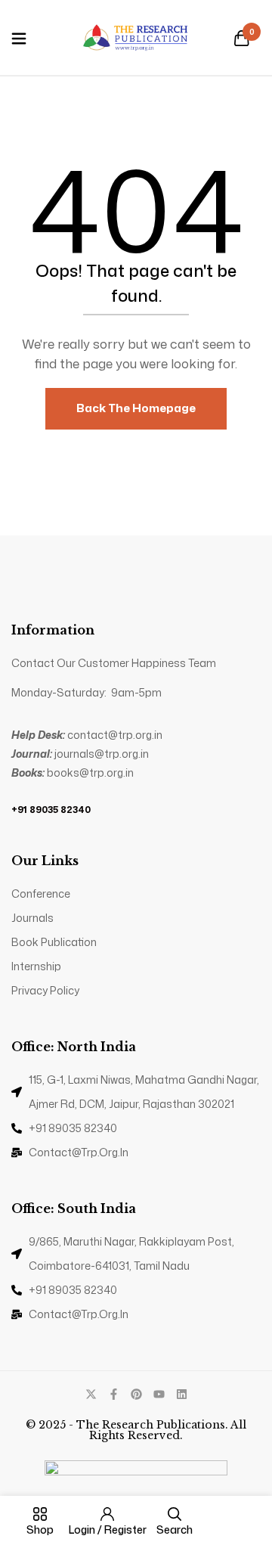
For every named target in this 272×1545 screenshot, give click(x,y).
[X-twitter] (91, 1394)
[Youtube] (159, 1394)
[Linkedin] (181, 1394)
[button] (241, 39)
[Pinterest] (136, 1394)
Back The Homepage (136, 408)
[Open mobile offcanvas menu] (18, 39)
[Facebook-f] (113, 1394)
